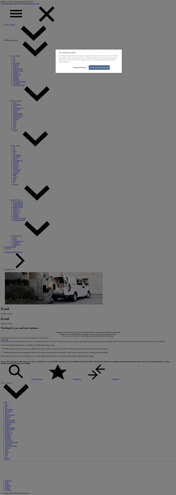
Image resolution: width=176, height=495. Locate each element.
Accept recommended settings (99, 67)
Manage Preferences (79, 67)
